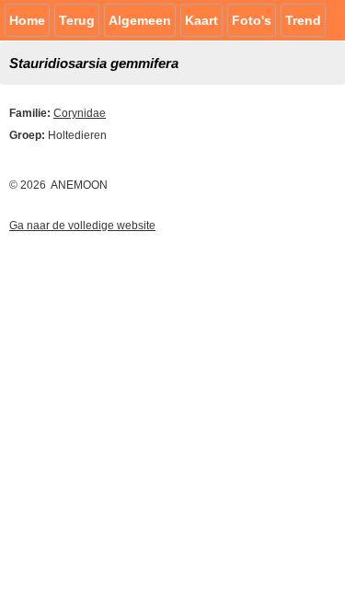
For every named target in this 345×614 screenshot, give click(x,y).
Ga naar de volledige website (82, 225)
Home (27, 20)
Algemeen (140, 20)
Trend (303, 20)
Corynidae (79, 113)
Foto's (251, 20)
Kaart (201, 20)
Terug (77, 20)
